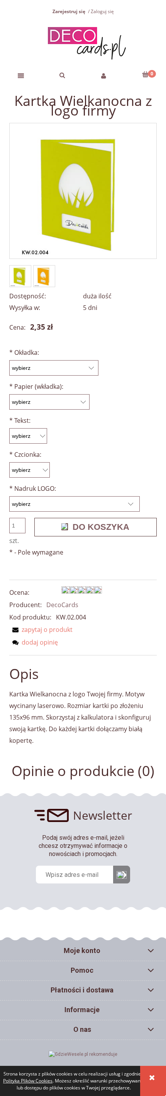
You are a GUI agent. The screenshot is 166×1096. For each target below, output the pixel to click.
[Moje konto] (104, 75)
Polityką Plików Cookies (28, 1080)
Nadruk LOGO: (32, 488)
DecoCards (62, 605)
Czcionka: (25, 454)
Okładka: (24, 352)
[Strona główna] (83, 42)
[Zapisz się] (121, 874)
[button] (21, 75)
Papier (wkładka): (36, 386)
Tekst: (19, 420)
